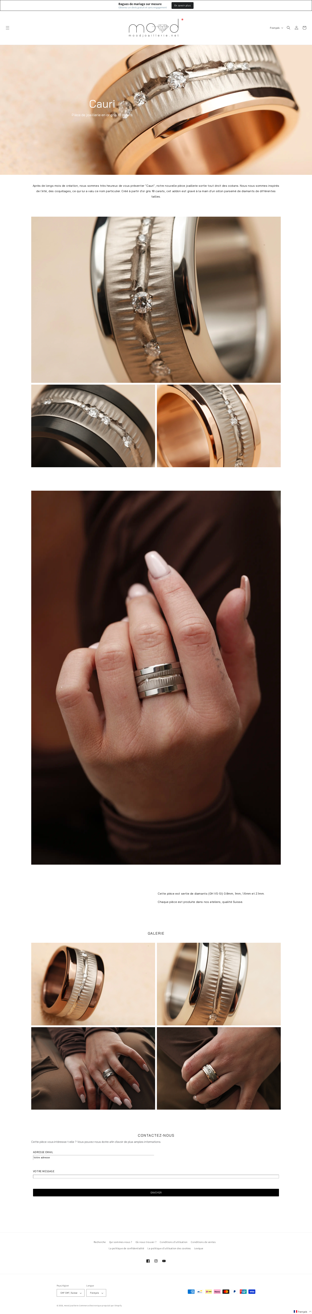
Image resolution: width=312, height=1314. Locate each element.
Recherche (100, 1242)
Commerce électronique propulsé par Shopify (100, 1305)
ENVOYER (156, 1192)
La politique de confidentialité (126, 1248)
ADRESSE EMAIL (43, 1152)
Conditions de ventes (203, 1242)
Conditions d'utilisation (173, 1242)
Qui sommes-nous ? (120, 1242)
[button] (8, 28)
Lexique (198, 1248)
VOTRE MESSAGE (44, 1171)
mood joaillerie (71, 1305)
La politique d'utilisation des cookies (169, 1248)
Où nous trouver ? (146, 1242)
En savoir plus (182, 5)
